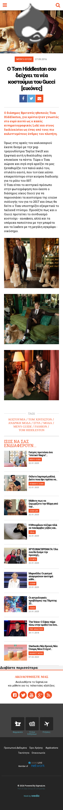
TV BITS (33, 559)
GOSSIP (32, 583)
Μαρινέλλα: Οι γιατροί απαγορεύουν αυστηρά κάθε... (41, 576)
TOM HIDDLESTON (31, 430)
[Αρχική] (31, 42)
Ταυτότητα (23, 753)
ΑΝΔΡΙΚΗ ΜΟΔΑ (19, 423)
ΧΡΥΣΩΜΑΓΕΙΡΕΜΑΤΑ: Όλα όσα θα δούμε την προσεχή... (43, 552)
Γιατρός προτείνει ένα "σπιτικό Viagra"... (40, 454)
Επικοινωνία (38, 753)
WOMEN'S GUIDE (37, 483)
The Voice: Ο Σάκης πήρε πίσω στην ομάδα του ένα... (43, 623)
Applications (52, 748)
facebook (14, 695)
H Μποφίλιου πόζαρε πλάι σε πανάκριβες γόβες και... (43, 526)
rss (48, 695)
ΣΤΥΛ (37, 423)
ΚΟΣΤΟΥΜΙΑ (17, 419)
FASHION (41, 426)
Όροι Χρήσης (36, 748)
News (32, 723)
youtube (31, 695)
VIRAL (32, 532)
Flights (46, 723)
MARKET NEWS (36, 653)
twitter (23, 695)
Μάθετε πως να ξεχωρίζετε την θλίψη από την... (43, 503)
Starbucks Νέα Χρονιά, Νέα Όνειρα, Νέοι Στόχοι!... (43, 648)
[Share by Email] (39, 98)
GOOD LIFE (34, 511)
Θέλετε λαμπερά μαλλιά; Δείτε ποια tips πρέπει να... (43, 478)
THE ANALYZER (36, 629)
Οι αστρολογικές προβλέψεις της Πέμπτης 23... (43, 600)
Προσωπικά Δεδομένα (15, 748)
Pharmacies (17, 723)
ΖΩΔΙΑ (32, 607)
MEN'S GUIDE (22, 426)
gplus (40, 695)
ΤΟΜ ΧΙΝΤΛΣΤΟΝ (40, 419)
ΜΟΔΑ (47, 423)
